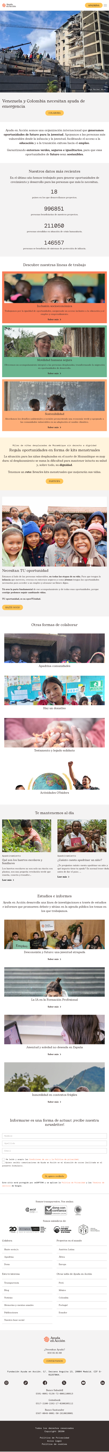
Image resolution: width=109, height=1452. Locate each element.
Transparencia (11, 1282)
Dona (7, 1264)
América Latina (66, 1249)
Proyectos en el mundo (69, 1240)
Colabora (7, 1240)
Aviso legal (54, 1441)
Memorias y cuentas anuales (18, 1305)
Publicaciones (11, 1312)
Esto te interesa (11, 1274)
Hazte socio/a (11, 1249)
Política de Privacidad (73, 1182)
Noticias (8, 1297)
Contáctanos (54, 1361)
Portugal (63, 1305)
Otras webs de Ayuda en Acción (74, 1274)
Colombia (63, 1297)
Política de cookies (54, 1444)
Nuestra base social (14, 1320)
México (62, 1290)
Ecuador (63, 1312)
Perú (61, 1282)
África (62, 1257)
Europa (62, 1264)
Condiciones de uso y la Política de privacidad (53, 1159)
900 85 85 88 (54, 1353)
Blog (6, 1290)
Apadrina (9, 1257)
